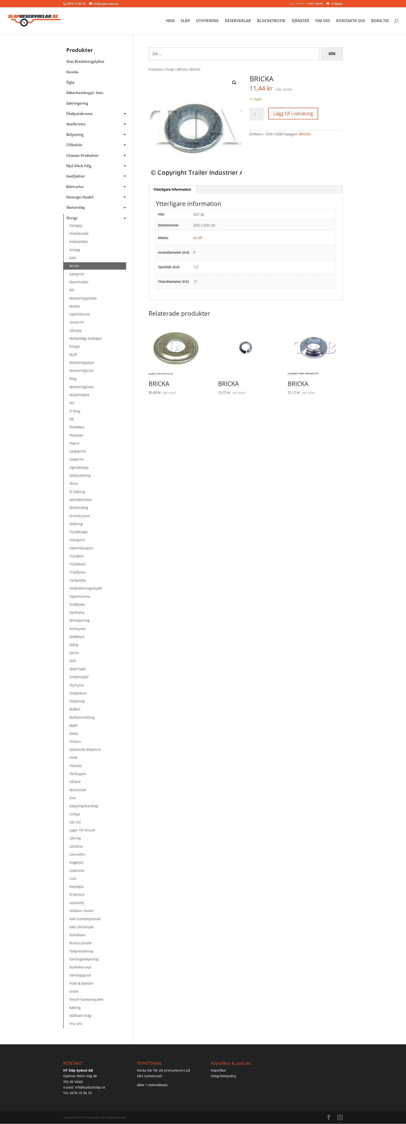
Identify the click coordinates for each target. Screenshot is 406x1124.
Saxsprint (76, 274)
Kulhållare (77, 935)
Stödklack (76, 636)
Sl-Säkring (77, 491)
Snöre (73, 991)
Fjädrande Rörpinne (85, 749)
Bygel (73, 725)
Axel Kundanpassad (85, 918)
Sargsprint (77, 451)
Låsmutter (77, 854)
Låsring (75, 838)
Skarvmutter (79, 282)
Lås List (75, 822)
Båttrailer (75, 186)
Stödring (76, 524)
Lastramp (76, 902)
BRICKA (182, 69)
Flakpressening (81, 951)
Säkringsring (77, 103)
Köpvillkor (218, 1070)
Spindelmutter (80, 499)
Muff (73, 354)
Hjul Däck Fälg (78, 165)
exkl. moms (315, 3)
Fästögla (75, 225)
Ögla (70, 82)
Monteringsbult (81, 362)
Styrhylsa (76, 685)
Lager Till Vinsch (82, 830)
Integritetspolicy (223, 1076)
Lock (72, 878)
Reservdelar (238, 21)
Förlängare (77, 773)
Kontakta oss (350, 21)
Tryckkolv (76, 556)
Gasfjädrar (75, 176)
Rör (72, 290)
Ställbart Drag (80, 1015)
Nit (71, 403)
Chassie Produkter (82, 155)
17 (195, 281)
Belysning (74, 134)
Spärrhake (77, 669)
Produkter (155, 69)
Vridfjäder (77, 604)
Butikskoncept (80, 967)
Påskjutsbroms (79, 113)
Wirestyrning (79, 620)
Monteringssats (81, 387)
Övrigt (169, 69)
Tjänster (300, 21)
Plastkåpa (76, 427)
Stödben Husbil (81, 910)
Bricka (74, 265)
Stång (73, 644)
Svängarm (77, 540)
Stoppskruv (78, 693)
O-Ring (74, 411)
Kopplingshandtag (83, 806)
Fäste (73, 757)
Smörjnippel (79, 677)
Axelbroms (75, 124)
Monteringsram (81, 370)
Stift (72, 661)
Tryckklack (77, 564)
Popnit (74, 443)
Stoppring (77, 701)
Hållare (75, 781)
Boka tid (380, 21)
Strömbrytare (79, 516)
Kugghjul (76, 862)
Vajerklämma (79, 314)
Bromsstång (78, 507)
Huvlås (72, 72)
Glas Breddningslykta (85, 61)
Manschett (77, 790)
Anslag (74, 250)
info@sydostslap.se (90, 1087)
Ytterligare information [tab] (172, 189)
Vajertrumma (79, 596)
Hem (170, 21)
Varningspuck (80, 975)
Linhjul (74, 814)
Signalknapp (79, 467)
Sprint (74, 653)
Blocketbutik (271, 21)
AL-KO (197, 238)
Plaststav (76, 435)
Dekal (73, 733)
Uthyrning (207, 21)
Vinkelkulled (78, 233)
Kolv (72, 798)
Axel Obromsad (81, 927)
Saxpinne (76, 459)
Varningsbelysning (83, 959)
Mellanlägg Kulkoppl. (85, 338)
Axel (72, 257)
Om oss (322, 21)
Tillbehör (74, 144)
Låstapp (75, 330)
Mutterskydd (79, 395)
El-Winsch (77, 894)
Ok (71, 419)
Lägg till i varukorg (293, 113)
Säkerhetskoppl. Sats (84, 92)
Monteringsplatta (83, 298)
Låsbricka (76, 870)
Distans (75, 741)
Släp (185, 21)
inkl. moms (296, 3)
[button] (234, 83)
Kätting (75, 1007)
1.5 (195, 267)
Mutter (74, 306)
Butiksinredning (81, 717)
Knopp (74, 346)
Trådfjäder (77, 572)
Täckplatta (77, 580)
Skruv (73, 483)
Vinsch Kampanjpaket (86, 999)
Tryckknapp (78, 532)
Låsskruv (76, 846)
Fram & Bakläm (81, 983)
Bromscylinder (80, 943)
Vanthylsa (77, 612)
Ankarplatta (78, 241)
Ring (72, 378)
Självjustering (80, 475)
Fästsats (75, 765)
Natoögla (76, 886)
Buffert (74, 709)
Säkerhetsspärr (81, 548)
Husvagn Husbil (80, 197)
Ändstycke (77, 628)
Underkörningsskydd (85, 588)
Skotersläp (75, 207)
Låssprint (76, 322)
